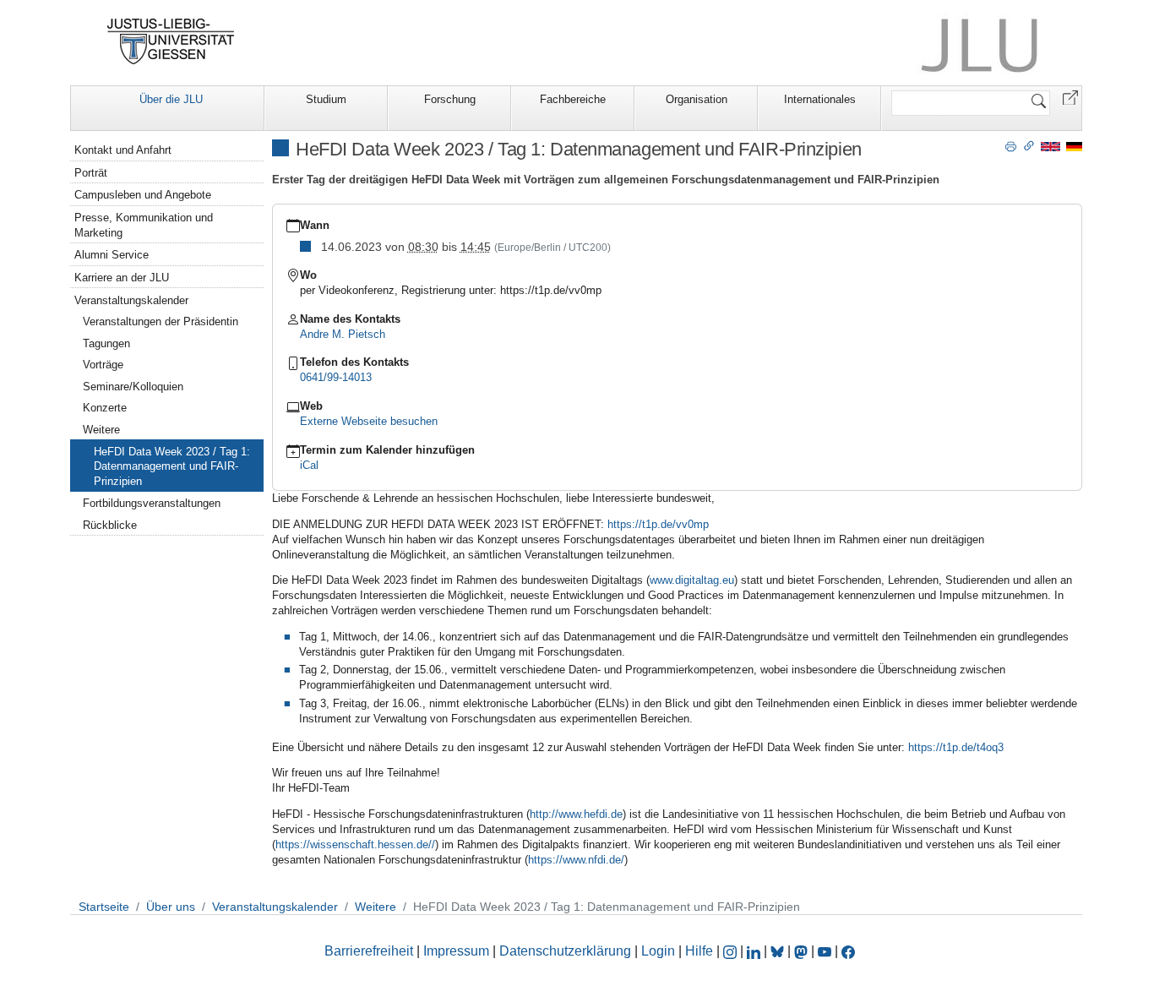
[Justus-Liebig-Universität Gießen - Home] (171, 41)
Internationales (820, 99)
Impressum (456, 951)
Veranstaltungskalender (131, 300)
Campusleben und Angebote (142, 194)
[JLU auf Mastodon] (802, 951)
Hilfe (699, 951)
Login (659, 951)
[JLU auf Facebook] (848, 951)
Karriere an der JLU (121, 277)
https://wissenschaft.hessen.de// (355, 844)
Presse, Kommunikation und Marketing (143, 225)
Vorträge (103, 364)
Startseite (104, 906)
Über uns (170, 906)
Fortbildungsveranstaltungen (151, 503)
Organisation (696, 99)
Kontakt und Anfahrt (122, 150)
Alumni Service (111, 254)
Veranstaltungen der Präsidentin (160, 321)
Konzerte (105, 407)
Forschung (450, 99)
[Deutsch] (1074, 145)
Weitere (101, 429)
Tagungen (106, 343)
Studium (326, 99)
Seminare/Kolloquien (133, 386)
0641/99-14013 (336, 377)
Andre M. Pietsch (342, 334)
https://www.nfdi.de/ (576, 859)
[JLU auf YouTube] (824, 951)
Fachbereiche (573, 99)
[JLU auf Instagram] (731, 951)
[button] (1070, 96)
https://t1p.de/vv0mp (658, 524)
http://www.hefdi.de (576, 814)
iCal (309, 465)
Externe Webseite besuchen (369, 421)
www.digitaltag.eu (692, 580)
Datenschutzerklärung (565, 951)
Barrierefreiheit (368, 951)
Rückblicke (110, 525)
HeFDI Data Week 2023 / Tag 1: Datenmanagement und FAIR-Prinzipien (172, 466)
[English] (1050, 145)
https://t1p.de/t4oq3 (956, 747)
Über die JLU (171, 99)
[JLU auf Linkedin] (755, 951)
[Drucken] (1010, 145)
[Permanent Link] (1029, 145)
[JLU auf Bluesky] (778, 951)
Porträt (90, 172)
